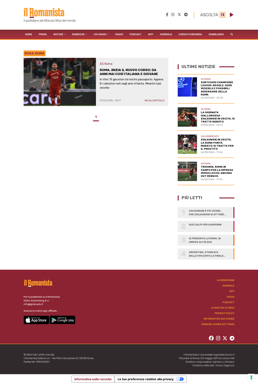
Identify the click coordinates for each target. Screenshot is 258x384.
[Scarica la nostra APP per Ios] (37, 319)
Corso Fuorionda (190, 34)
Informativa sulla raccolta (92, 379)
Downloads (216, 34)
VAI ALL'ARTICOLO (154, 100)
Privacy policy (224, 313)
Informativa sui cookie (219, 318)
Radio (119, 34)
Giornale (166, 34)
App (150, 34)
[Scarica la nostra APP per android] (62, 319)
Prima (43, 34)
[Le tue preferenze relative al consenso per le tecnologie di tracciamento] (251, 377)
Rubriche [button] (78, 34)
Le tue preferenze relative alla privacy (146, 379)
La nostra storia (222, 307)
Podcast (135, 34)
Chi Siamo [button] (100, 34)
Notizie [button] (58, 34)
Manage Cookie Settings (218, 324)
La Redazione (225, 280)
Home (28, 34)
